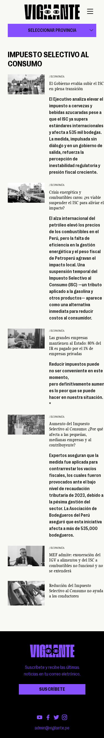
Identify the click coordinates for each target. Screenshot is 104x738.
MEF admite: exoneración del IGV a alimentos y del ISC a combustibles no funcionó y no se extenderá (76, 562)
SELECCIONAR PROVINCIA (52, 30)
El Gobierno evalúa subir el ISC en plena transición (76, 86)
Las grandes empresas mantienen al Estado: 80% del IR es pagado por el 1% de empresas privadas (75, 345)
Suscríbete (52, 689)
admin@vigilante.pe (52, 728)
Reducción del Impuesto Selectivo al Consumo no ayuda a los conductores (76, 591)
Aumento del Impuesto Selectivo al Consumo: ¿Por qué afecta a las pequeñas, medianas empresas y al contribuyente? (76, 434)
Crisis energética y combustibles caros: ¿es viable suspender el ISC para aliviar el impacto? (76, 200)
